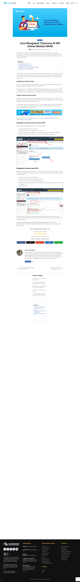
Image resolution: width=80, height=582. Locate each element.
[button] (2, 579)
